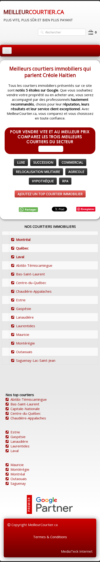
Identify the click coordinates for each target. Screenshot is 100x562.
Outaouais (24, 351)
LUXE (21, 162)
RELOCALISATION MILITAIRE (38, 171)
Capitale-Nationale (25, 408)
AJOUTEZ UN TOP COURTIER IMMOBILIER (50, 194)
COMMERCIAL (72, 162)
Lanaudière (25, 317)
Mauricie (22, 334)
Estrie (21, 300)
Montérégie (25, 343)
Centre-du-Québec (31, 282)
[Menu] (7, 50)
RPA (65, 181)
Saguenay (18, 483)
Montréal (23, 239)
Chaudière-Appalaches (34, 291)
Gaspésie (23, 308)
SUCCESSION (43, 162)
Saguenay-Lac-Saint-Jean (35, 360)
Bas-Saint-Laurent (30, 274)
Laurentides (25, 325)
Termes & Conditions (50, 536)
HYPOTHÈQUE (43, 181)
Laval (20, 256)
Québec (22, 248)
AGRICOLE (76, 171)
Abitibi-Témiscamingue (34, 265)
